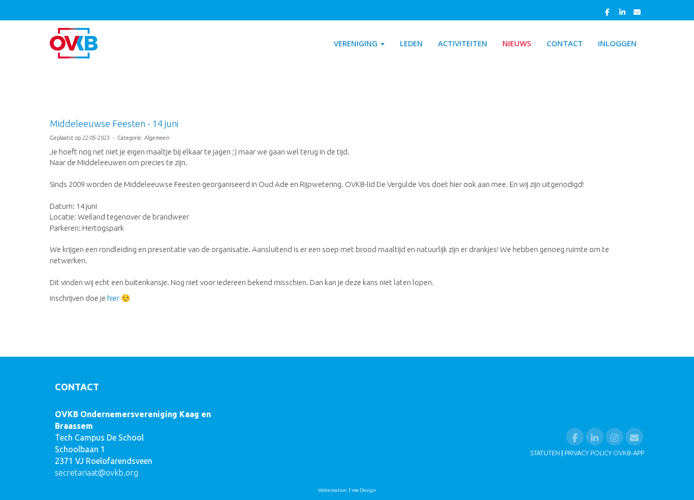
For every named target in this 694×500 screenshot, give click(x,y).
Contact (565, 43)
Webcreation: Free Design (347, 490)
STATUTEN (545, 452)
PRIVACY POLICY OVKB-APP (604, 452)
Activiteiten (462, 43)
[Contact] (636, 11)
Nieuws (516, 43)
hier (113, 298)
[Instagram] (614, 438)
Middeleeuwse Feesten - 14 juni (114, 123)
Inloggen (617, 43)
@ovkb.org (96, 472)
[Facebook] (607, 11)
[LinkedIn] (622, 11)
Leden (411, 43)
